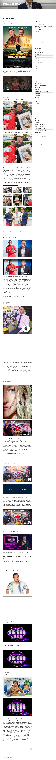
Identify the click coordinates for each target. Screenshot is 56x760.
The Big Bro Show (9, 622)
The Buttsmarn (37, 120)
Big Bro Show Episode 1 (39, 68)
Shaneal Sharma (38, 132)
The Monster (37, 56)
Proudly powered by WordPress (8, 757)
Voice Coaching (10, 11)
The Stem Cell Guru (38, 77)
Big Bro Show (7, 674)
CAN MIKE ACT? (8, 23)
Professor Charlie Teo (38, 146)
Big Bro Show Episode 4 (11, 531)
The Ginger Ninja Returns (39, 114)
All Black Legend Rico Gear (39, 74)
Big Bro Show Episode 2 (39, 66)
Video (27, 11)
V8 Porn (36, 46)
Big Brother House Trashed (39, 116)
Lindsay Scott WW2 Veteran (40, 79)
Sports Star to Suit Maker (39, 52)
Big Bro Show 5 (37, 60)
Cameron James (38, 134)
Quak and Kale (37, 101)
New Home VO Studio (39, 29)
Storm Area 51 (37, 93)
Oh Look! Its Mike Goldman (39, 24)
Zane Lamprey (37, 99)
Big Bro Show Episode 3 (11, 570)
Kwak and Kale (37, 107)
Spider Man (37, 118)
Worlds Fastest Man (9, 237)
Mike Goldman (12, 4)
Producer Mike (21, 11)
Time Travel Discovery (39, 42)
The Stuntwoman (8, 383)
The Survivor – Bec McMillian (40, 105)
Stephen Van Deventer (39, 126)
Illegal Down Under (38, 89)
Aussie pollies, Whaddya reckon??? (41, 130)
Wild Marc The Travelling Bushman (41, 124)
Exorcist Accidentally (38, 83)
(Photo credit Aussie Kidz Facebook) (10, 185)
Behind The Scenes (38, 58)
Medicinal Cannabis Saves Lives (40, 85)
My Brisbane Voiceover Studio (40, 37)
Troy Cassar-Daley (9, 463)
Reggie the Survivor (38, 81)
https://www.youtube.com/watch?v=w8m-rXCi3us (13, 647)
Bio (15, 11)
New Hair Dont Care (38, 95)
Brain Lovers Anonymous (39, 144)
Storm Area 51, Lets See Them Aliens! (41, 91)
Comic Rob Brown (38, 122)
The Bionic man (37, 97)
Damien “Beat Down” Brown (40, 128)
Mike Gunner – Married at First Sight (41, 109)
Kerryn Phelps (37, 148)
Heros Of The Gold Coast (39, 103)
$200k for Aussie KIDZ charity (13, 99)
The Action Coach (38, 87)
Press (4, 11)
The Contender (8, 304)
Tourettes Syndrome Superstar (40, 50)
